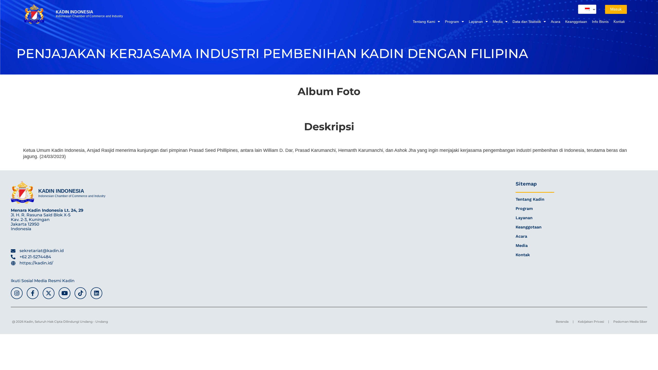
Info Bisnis (600, 22)
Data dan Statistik (527, 22)
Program (452, 22)
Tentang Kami (424, 22)
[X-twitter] (48, 293)
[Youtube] (64, 293)
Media (498, 22)
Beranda (562, 321)
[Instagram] (17, 293)
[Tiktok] (80, 293)
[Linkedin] (96, 293)
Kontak (619, 22)
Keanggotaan (576, 22)
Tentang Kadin (530, 199)
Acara (555, 22)
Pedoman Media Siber (630, 321)
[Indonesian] (585, 9)
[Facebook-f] (33, 293)
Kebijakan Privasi (591, 321)
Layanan (476, 22)
